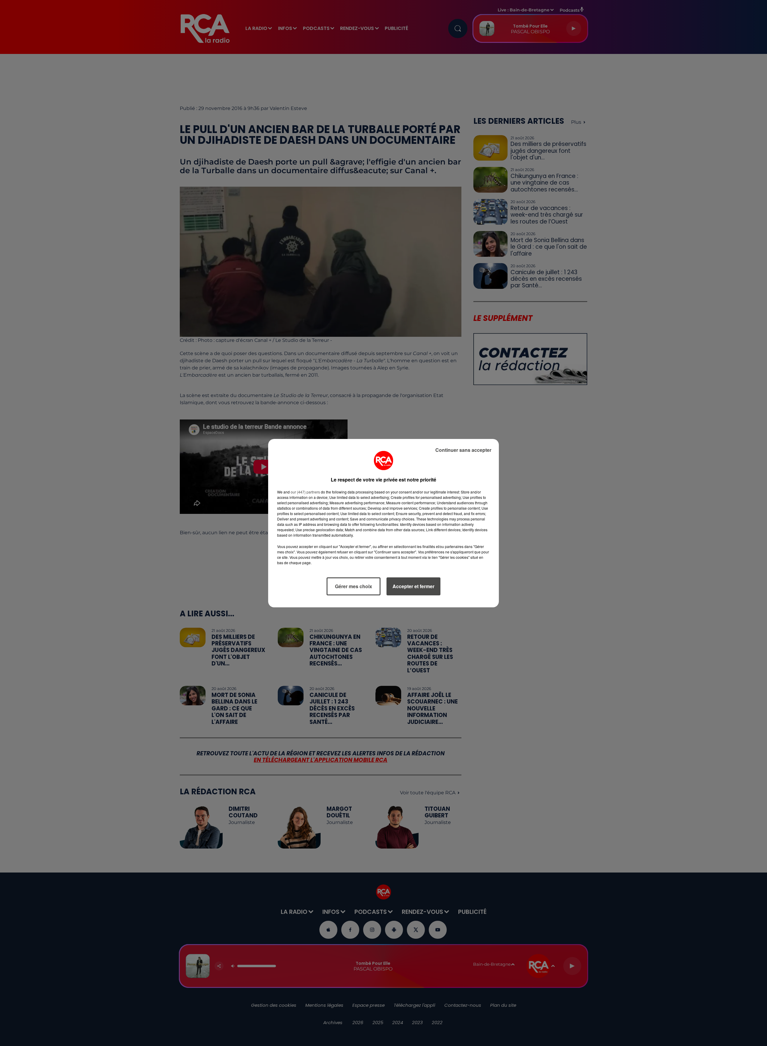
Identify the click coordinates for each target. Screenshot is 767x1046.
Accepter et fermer (413, 586)
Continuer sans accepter (463, 449)
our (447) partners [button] (305, 491)
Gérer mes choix (353, 586)
